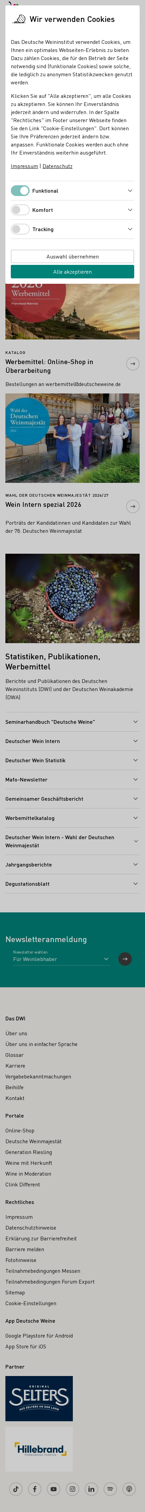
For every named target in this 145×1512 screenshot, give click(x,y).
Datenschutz (57, 165)
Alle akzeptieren (72, 271)
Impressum (24, 165)
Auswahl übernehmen (73, 256)
